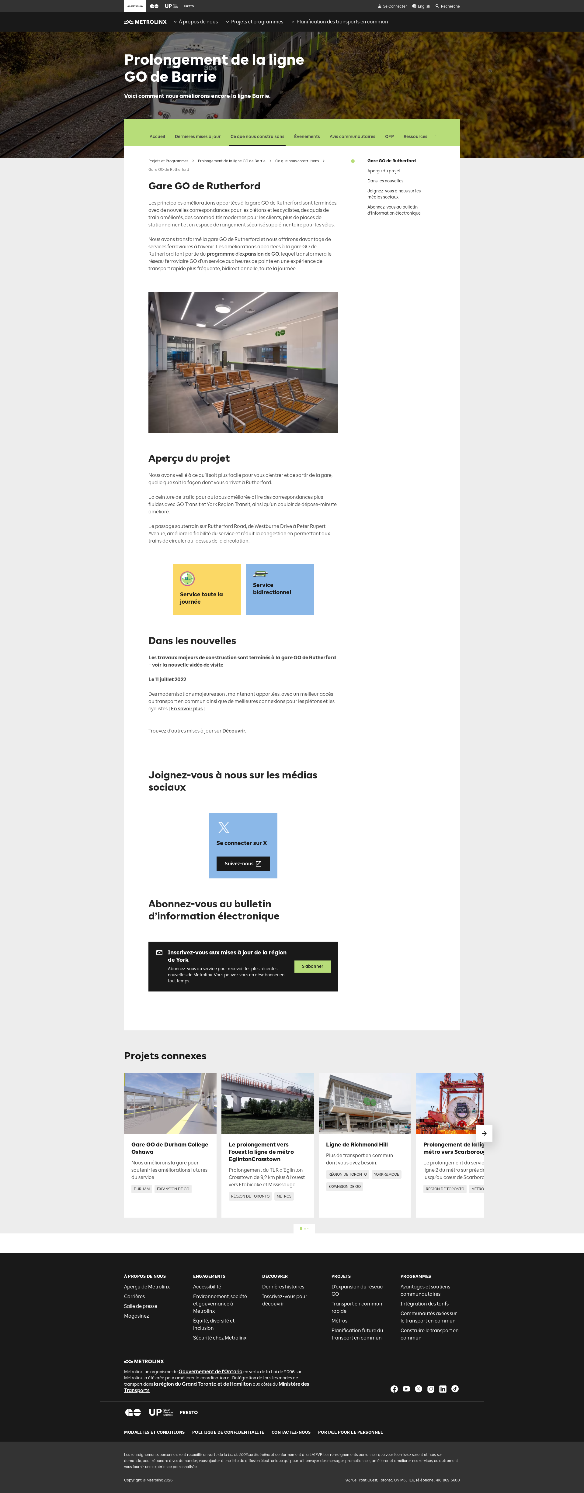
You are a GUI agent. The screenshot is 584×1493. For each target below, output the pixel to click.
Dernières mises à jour (198, 136)
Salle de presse (140, 1306)
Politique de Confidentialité (228, 1432)
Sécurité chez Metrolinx (219, 1338)
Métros (339, 1321)
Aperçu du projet (384, 171)
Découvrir (233, 731)
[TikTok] (455, 1389)
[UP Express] (161, 1412)
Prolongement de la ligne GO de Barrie (232, 161)
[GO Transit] (133, 1412)
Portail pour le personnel (350, 1432)
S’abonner (312, 966)
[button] (154, 6)
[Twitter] (418, 1389)
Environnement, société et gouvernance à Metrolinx (220, 1304)
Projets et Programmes (168, 161)
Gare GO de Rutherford (391, 161)
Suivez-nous (239, 864)
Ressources (415, 136)
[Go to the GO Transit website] (154, 6)
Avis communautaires (352, 136)
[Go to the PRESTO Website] (189, 6)
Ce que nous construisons (257, 136)
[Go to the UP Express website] (171, 6)
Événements (307, 136)
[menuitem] (195, 22)
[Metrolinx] (144, 1361)
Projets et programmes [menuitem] (257, 22)
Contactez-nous (291, 1432)
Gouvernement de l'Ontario (210, 1371)
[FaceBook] (394, 1389)
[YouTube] (406, 1389)
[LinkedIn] (443, 1389)
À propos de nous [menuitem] (198, 22)
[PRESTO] (189, 1412)
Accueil (157, 136)
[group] (195, 22)
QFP (389, 136)
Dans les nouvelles (385, 181)
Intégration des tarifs (425, 1304)
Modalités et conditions (154, 1432)
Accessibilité (207, 1287)
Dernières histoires (283, 1287)
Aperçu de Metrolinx (147, 1287)
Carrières (134, 1296)
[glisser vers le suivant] (484, 1133)
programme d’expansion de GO (243, 254)
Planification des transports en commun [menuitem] (342, 22)
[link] (170, 1145)
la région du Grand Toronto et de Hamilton (203, 1384)
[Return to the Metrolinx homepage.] (145, 22)
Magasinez (136, 1316)
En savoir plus (187, 709)
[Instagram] (431, 1389)
